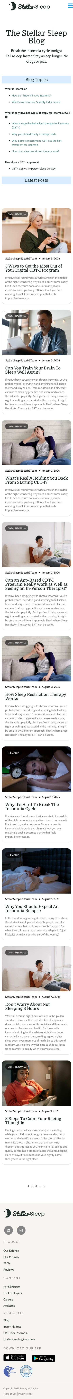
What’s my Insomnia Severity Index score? (36, 102)
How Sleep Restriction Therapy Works (35, 696)
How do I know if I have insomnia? (31, 95)
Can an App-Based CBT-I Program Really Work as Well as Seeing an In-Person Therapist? (36, 584)
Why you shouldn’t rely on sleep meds (34, 134)
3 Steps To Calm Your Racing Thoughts (33, 1120)
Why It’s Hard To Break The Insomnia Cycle (32, 806)
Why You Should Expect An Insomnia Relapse (32, 908)
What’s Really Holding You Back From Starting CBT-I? (36, 480)
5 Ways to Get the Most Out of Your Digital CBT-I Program (33, 268)
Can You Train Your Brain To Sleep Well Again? (33, 370)
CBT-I (10, 214)
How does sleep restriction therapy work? (35, 151)
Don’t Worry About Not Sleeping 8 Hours (27, 1006)
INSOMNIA (20, 214)
